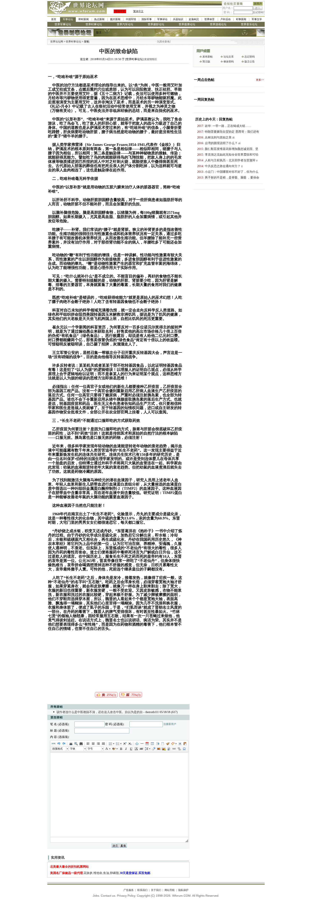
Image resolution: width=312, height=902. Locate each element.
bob (106, 32)
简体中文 (120, 11)
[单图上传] (158, 749)
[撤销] (58, 744)
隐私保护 (183, 890)
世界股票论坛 (187, 24)
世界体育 (209, 19)
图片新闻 (115, 19)
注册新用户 (169, 724)
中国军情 (131, 19)
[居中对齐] (93, 744)
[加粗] (121, 749)
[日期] (147, 744)
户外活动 (225, 19)
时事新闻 (241, 19)
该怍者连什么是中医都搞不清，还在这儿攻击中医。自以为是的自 (99, 712)
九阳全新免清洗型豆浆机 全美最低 (162, 41)
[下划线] (131, 749)
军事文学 (257, 19)
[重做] (64, 744)
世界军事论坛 (63, 24)
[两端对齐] (103, 744)
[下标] (130, 744)
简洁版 (206, 61)
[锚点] (137, 744)
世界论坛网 (56, 41)
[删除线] (141, 749)
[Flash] (169, 749)
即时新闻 (84, 19)
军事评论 (162, 19)
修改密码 (228, 61)
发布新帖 (207, 56)
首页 (53, 19)
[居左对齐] (88, 744)
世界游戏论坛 (218, 24)
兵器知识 (178, 19)
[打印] (71, 744)
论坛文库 (228, 56)
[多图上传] (164, 749)
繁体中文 (138, 11)
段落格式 (57, 748)
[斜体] (126, 749)
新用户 (258, 3)
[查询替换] (81, 744)
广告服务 (129, 890)
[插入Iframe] (157, 744)
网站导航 (169, 890)
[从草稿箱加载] (185, 744)
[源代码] (53, 744)
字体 (72, 748)
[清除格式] (153, 749)
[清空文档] (162, 744)
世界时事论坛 (94, 24)
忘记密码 (250, 56)
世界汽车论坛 (125, 24)
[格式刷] (167, 744)
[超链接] (174, 749)
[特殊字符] (184, 749)
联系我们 (142, 890)
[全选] (180, 744)
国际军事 (147, 19)
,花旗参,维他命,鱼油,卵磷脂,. (100, 873)
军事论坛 (68, 19)
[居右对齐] (98, 744)
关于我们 (156, 890)
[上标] (124, 744)
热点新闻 (99, 19)
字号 (90, 748)
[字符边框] (136, 749)
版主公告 (250, 61)
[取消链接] (179, 749)
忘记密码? (258, 12)
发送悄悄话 (150, 59)
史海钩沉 (194, 19)
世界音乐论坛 (249, 24)
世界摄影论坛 (156, 24)
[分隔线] (142, 744)
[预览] (76, 744)
